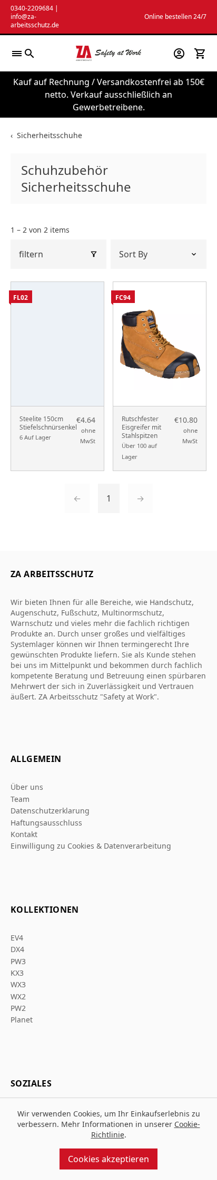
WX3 (18, 984)
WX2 (18, 996)
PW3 (18, 961)
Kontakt (24, 834)
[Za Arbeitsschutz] (108, 53)
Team (20, 799)
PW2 (18, 1008)
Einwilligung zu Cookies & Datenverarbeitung (91, 846)
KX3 (17, 973)
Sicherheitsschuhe (49, 135)
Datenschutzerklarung (50, 811)
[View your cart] (200, 53)
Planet (22, 1020)
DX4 (17, 949)
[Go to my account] (179, 53)
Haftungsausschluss (46, 823)
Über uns (27, 787)
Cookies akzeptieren (108, 1159)
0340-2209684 (32, 8)
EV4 (17, 938)
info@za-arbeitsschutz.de (35, 20)
